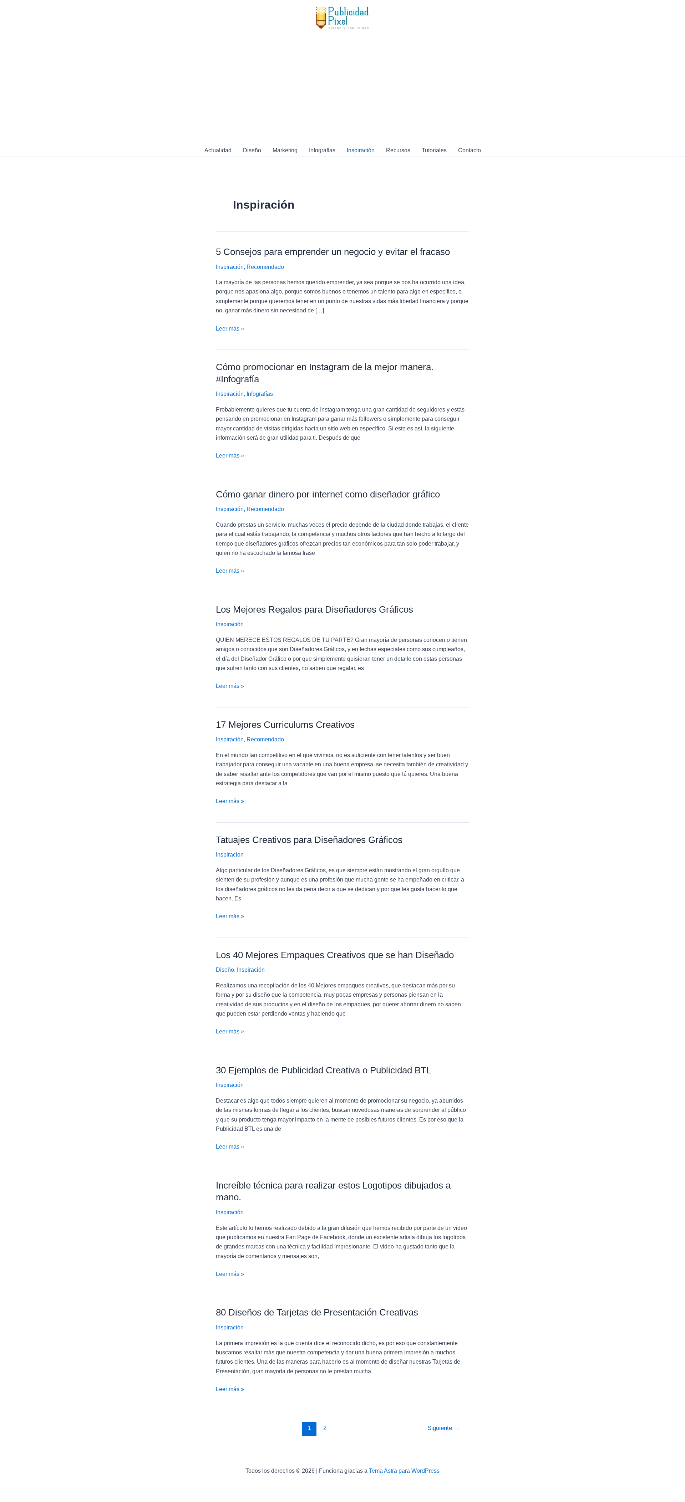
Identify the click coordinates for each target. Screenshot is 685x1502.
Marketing (285, 150)
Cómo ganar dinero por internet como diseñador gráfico (328, 494)
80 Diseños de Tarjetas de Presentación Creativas (317, 1312)
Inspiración (361, 150)
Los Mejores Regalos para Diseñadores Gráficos (314, 609)
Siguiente (443, 1428)
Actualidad (218, 150)
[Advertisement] (342, 91)
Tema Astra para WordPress (404, 1471)
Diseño (252, 150)
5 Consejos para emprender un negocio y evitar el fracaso (333, 251)
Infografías (322, 150)
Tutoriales (434, 150)
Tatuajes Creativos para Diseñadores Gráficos (309, 839)
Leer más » (230, 329)
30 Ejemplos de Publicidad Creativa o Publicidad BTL (323, 1070)
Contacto (469, 150)
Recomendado (265, 267)
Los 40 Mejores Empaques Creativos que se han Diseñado (335, 955)
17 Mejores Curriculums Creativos (285, 724)
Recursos (398, 150)
